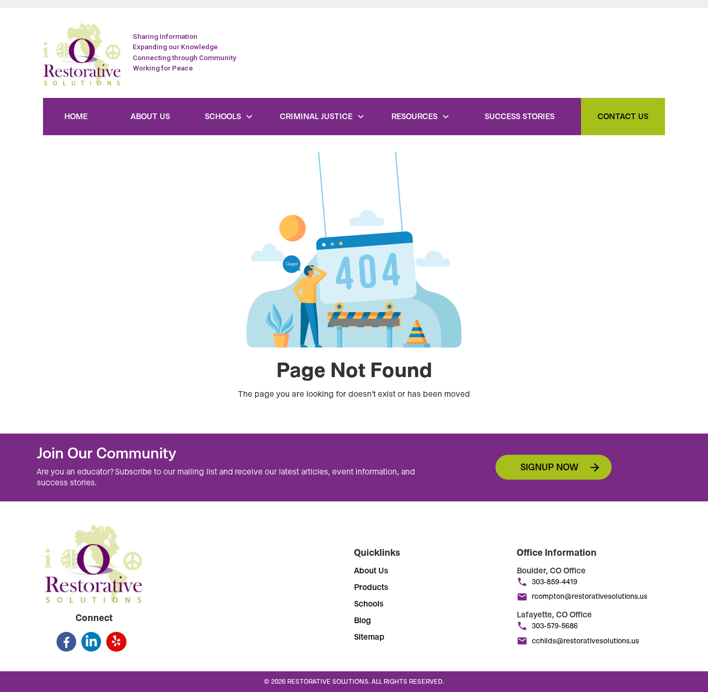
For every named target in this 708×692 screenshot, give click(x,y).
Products (371, 587)
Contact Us (623, 116)
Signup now (549, 467)
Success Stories (520, 116)
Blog (362, 620)
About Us (150, 116)
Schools (369, 604)
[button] (229, 116)
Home (76, 116)
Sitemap (369, 637)
